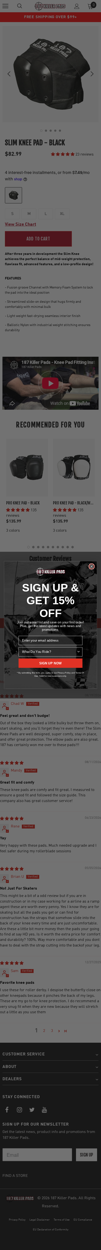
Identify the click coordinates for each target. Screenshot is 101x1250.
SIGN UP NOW (50, 663)
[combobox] (49, 651)
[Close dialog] (91, 566)
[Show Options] (78, 651)
